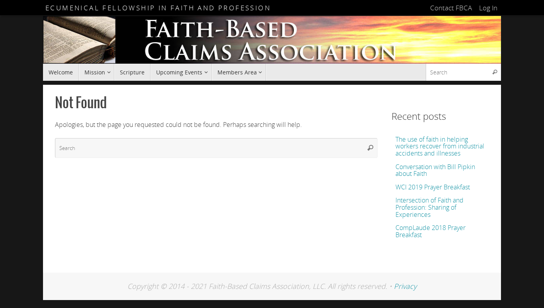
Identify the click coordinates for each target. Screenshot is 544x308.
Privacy (405, 286)
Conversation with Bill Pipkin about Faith (435, 170)
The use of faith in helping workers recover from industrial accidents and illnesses (439, 146)
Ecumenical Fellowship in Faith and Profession (158, 7)
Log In (488, 7)
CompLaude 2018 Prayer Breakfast (430, 231)
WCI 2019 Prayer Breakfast (432, 187)
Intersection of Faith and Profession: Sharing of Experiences (429, 207)
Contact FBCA (451, 7)
